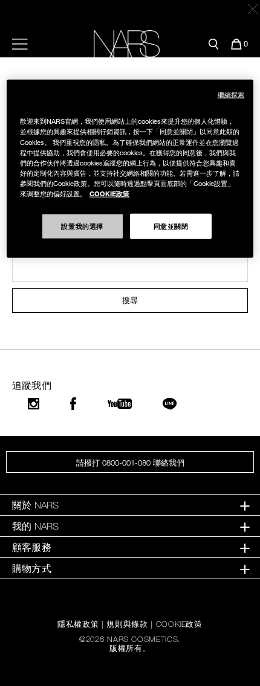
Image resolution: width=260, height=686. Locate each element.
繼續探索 (231, 94)
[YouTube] (120, 404)
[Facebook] (73, 403)
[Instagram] (33, 403)
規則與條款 (127, 624)
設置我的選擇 (82, 226)
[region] (130, 168)
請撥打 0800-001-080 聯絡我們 (130, 462)
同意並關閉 (171, 226)
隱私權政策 (78, 624)
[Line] (170, 403)
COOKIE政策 (179, 624)
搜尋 (130, 300)
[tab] (130, 505)
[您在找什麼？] (213, 44)
